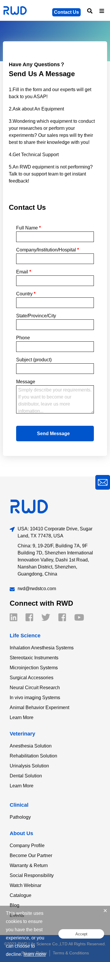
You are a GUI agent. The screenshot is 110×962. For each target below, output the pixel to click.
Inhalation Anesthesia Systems (42, 647)
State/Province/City (36, 315)
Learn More (21, 717)
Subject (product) (34, 359)
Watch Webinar (25, 885)
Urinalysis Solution (29, 765)
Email (23, 271)
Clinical (19, 805)
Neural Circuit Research (35, 687)
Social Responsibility (32, 875)
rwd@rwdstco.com (37, 588)
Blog (14, 905)
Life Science (25, 636)
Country (25, 293)
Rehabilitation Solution (33, 755)
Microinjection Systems (34, 667)
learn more (34, 954)
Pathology (20, 817)
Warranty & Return (29, 865)
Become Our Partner (31, 855)
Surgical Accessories (31, 677)
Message (25, 381)
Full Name (28, 227)
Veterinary (22, 734)
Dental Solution (26, 775)
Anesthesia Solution (31, 745)
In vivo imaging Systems (35, 697)
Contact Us (66, 12)
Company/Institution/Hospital (47, 249)
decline (13, 954)
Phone (23, 337)
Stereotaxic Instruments (34, 657)
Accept (81, 934)
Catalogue (20, 895)
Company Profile (27, 845)
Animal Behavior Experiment (39, 707)
